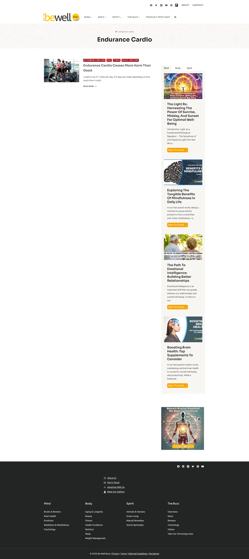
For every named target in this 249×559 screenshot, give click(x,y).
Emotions (48, 520)
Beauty (88, 516)
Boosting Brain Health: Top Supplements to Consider (180, 353)
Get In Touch (113, 482)
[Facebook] (151, 5)
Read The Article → (178, 150)
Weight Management (95, 538)
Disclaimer (154, 553)
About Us (111, 478)
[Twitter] (156, 5)
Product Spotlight (158, 17)
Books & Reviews (52, 511)
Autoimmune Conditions (94, 60)
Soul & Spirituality (135, 525)
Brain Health (50, 516)
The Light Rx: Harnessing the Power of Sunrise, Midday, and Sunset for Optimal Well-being (183, 114)
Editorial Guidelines (138, 553)
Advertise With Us (116, 487)
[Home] (116, 31)
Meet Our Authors (116, 491)
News (170, 516)
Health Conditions (130, 60)
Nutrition (89, 529)
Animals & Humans (135, 511)
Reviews (172, 520)
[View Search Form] (175, 17)
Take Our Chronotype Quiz (180, 533)
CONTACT (197, 5)
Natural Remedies (135, 520)
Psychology (49, 529)
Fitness (116, 60)
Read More (90, 86)
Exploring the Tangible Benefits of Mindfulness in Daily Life (181, 196)
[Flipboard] (176, 5)
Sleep (88, 533)
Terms (123, 553)
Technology (173, 525)
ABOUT (185, 5)
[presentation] (61, 70)
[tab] (166, 68)
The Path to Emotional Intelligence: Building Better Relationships (179, 273)
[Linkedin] (183, 466)
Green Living (132, 516)
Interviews (173, 511)
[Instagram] (161, 5)
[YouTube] (166, 5)
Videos (171, 529)
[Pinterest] (171, 5)
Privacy (115, 553)
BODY (109, 60)
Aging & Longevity (94, 511)
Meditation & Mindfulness (56, 525)
